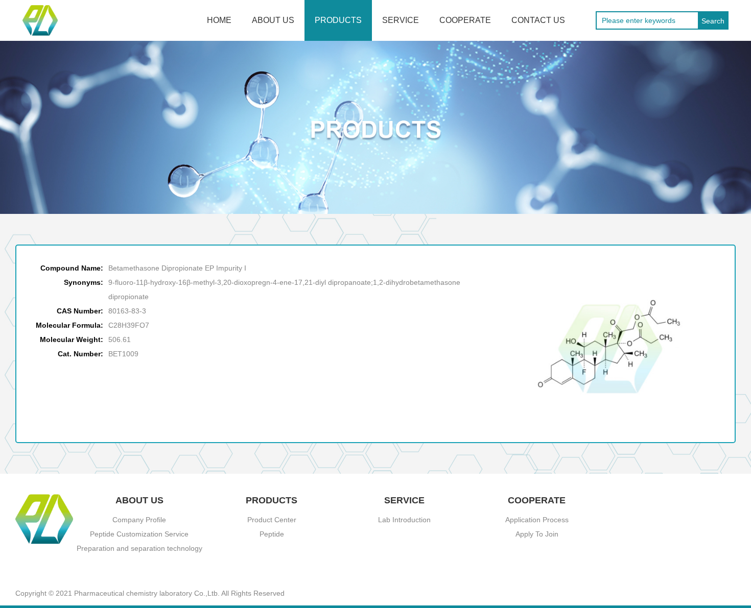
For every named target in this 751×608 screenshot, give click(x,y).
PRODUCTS (338, 20)
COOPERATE (465, 20)
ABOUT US (273, 20)
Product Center (271, 520)
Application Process (537, 520)
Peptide (272, 534)
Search (712, 21)
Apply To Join (536, 534)
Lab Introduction (404, 520)
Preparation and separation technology (139, 548)
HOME (219, 20)
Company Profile (139, 520)
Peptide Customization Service (139, 534)
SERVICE (400, 20)
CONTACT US (538, 20)
